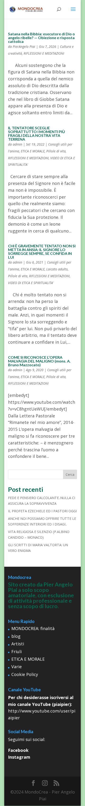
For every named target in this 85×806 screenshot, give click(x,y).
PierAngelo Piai (24, 46)
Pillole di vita (56, 151)
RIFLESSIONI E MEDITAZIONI (44, 53)
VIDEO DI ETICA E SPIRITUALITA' (31, 283)
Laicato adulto (57, 269)
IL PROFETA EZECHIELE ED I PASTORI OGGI (42, 511)
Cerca (70, 474)
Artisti (17, 644)
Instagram (19, 757)
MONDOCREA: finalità (33, 628)
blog (16, 636)
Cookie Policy (24, 674)
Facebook (18, 750)
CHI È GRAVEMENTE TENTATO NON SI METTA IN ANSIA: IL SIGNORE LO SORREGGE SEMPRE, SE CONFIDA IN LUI (42, 251)
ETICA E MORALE (33, 151)
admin (17, 144)
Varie (16, 666)
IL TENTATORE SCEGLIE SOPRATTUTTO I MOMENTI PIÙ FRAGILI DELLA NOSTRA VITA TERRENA (36, 133)
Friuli (16, 651)
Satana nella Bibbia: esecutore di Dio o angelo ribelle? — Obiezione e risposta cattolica (41, 38)
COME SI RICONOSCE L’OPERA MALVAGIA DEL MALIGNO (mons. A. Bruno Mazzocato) (39, 361)
